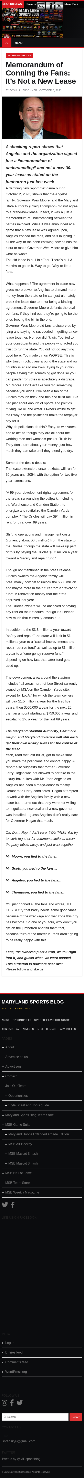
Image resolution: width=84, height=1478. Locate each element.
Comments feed (16, 1362)
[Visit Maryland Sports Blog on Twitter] (5, 1206)
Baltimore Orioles (19, 55)
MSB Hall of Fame (18, 1173)
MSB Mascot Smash (23, 1153)
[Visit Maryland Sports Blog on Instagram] (4, 1404)
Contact (51, 1029)
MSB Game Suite (17, 1124)
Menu (18, 42)
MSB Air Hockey (20, 1144)
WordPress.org (16, 1372)
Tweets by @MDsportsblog (21, 1459)
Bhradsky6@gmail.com (18, 1441)
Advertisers (68, 1029)
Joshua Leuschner (23, 90)
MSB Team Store (17, 1183)
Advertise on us (33, 1029)
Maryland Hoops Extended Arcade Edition (38, 1134)
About (5, 1020)
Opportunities (22, 1020)
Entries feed (14, 1352)
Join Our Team (10, 1029)
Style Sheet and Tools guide (52, 1020)
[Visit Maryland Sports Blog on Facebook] (13, 1206)
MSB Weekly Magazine (22, 1192)
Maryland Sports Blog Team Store (29, 1115)
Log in (9, 1343)
